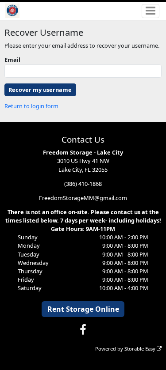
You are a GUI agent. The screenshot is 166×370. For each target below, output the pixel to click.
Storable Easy (140, 348)
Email (12, 60)
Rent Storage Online (83, 309)
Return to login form (31, 106)
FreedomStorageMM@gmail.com (83, 198)
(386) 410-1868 (83, 184)
